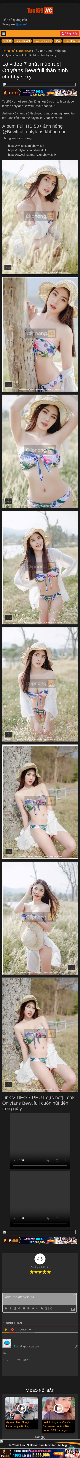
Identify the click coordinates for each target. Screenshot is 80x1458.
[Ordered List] (23, 1308)
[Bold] (6, 1308)
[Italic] (10, 1308)
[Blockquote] (32, 1308)
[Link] (41, 1308)
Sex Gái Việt (22, 40)
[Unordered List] (28, 1308)
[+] (50, 1308)
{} (46, 1308)
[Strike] (19, 1308)
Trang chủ (8, 50)
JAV (58, 40)
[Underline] (14, 1308)
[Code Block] (37, 1308)
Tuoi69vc (25, 50)
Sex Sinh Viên (43, 40)
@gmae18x (23, 24)
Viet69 (7, 40)
